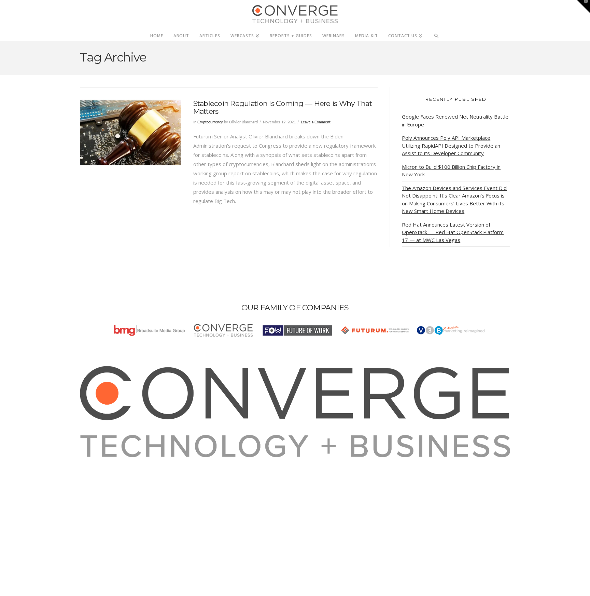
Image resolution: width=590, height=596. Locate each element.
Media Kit (99, 471)
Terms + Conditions (111, 480)
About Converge (107, 461)
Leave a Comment (316, 122)
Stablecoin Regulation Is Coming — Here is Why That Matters (282, 107)
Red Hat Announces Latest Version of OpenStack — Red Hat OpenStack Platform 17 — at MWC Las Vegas (453, 232)
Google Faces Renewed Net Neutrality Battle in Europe (455, 120)
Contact (97, 507)
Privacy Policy (104, 489)
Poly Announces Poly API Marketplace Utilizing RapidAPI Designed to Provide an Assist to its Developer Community (451, 145)
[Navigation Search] (436, 34)
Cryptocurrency (210, 122)
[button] (583, 6)
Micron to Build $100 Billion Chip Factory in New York (451, 170)
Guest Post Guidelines (114, 498)
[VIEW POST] (130, 132)
